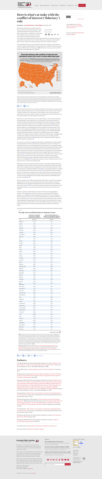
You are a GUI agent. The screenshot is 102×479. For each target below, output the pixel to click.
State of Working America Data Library (54, 441)
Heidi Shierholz (29, 25)
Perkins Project (32, 426)
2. (17, 369)
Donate (82, 5)
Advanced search (80, 19)
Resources (70, 5)
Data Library (54, 5)
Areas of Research (45, 5)
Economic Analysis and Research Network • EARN (57, 447)
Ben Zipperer (39, 25)
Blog (76, 5)
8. (17, 415)
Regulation (46, 426)
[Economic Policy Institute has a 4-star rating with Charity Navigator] (81, 443)
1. (17, 363)
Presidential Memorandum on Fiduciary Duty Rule (41, 369)
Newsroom (75, 453)
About (36, 5)
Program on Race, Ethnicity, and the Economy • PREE (57, 452)
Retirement (39, 426)
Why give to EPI (76, 439)
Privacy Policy (33, 473)
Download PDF (48, 30)
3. (17, 374)
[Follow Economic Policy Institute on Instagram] (56, 460)
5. (17, 393)
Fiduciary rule (53, 426)
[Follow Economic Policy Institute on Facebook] (62, 460)
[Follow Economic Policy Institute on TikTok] (59, 460)
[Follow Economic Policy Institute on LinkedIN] (53, 460)
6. (17, 399)
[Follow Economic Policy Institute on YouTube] (65, 460)
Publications (63, 5)
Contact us (75, 454)
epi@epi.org (30, 468)
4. (17, 380)
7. (17, 409)
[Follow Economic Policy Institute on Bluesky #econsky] (48, 460)
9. (17, 419)
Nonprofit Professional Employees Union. (77, 462)
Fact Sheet (20, 25)
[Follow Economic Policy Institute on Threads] (51, 460)
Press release (47, 32)
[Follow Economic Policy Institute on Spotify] (68, 460)
